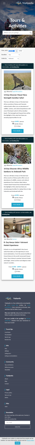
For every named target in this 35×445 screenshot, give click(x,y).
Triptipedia (27, 3)
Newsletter (7, 369)
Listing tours (8, 353)
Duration (4, 54)
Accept (17, 443)
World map (7, 337)
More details (17, 131)
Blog (6, 381)
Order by (4, 58)
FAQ (6, 348)
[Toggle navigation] (4, 3)
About (6, 379)
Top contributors (9, 365)
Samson (14, 239)
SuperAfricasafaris (17, 91)
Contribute (7, 332)
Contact (7, 383)
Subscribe (17, 427)
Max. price (4, 50)
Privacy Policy (30, 440)
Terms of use (8, 395)
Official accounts (9, 367)
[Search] (30, 33)
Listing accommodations (11, 356)
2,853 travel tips (12, 305)
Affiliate (7, 351)
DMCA (6, 397)
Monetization (8, 334)
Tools (6, 406)
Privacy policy (8, 392)
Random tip (8, 339)
